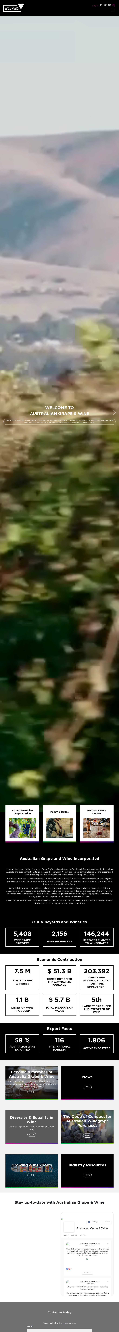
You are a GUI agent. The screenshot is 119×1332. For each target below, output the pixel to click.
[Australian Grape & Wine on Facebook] (69, 1227)
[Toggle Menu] (113, 10)
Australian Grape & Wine (92, 1228)
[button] (116, 412)
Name (30, 1326)
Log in (95, 5)
